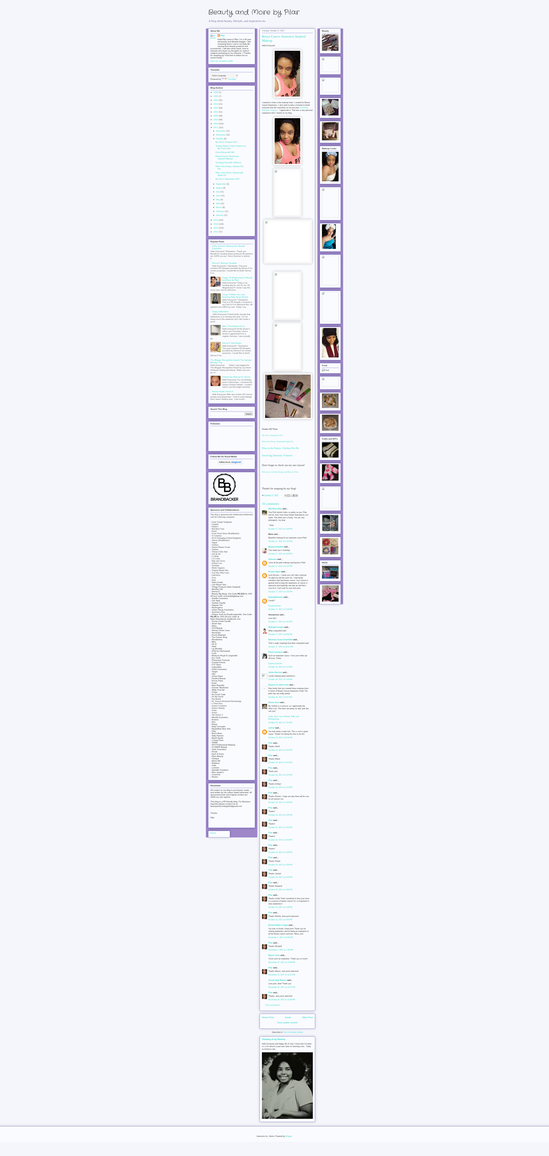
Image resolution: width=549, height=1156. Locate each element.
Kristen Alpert (274, 572)
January (220, 215)
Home (288, 1017)
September (221, 184)
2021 (216, 112)
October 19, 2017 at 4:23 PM (280, 787)
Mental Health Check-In (222, 391)
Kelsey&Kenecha (275, 597)
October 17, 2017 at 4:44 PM (280, 529)
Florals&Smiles (274, 606)
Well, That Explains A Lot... (234, 326)
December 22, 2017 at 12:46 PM (281, 962)
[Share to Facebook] (294, 495)
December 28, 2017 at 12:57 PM (281, 987)
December (221, 131)
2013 (216, 232)
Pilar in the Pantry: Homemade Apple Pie (277, 441)
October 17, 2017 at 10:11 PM (280, 647)
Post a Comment (272, 1005)
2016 (216, 220)
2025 (216, 96)
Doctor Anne (273, 702)
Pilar (270, 743)
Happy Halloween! (220, 311)
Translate (231, 79)
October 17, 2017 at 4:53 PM (280, 541)
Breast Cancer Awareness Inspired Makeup (227, 157)
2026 (216, 92)
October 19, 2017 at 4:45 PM (280, 920)
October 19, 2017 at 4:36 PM (280, 865)
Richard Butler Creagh (278, 925)
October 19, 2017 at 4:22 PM (280, 750)
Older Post (307, 1017)
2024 (216, 100)
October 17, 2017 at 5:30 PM (280, 592)
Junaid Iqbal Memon (277, 980)
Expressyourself (275, 663)
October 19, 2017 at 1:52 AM (280, 722)
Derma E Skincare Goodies (224, 263)
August (219, 188)
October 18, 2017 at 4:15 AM (280, 667)
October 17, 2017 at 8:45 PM (280, 634)
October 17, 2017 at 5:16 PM (280, 566)
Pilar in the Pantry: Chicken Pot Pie (281, 448)
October (220, 138)
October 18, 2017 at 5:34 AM (280, 679)
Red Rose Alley (275, 509)
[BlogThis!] (288, 495)
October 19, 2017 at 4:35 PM (280, 802)
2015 (216, 224)
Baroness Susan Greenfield (280, 640)
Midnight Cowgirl (276, 627)
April (218, 203)
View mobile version (287, 1022)
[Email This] (285, 495)
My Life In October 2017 (226, 142)
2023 (216, 104)
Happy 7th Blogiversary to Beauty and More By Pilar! (237, 278)
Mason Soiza (274, 955)
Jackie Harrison (275, 672)
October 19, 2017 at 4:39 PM (280, 907)
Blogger (289, 1136)
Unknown (272, 559)
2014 (216, 228)
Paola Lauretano (275, 652)
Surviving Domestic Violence (277, 455)
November (221, 135)
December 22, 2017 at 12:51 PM (281, 975)
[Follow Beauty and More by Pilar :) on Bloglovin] (230, 463)
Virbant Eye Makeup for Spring (236, 377)
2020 (216, 116)
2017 (216, 127)
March (219, 207)
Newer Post (268, 1017)
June (218, 195)
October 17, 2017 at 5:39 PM (280, 609)
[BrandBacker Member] (224, 501)
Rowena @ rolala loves (278, 685)
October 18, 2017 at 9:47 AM (280, 697)
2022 (216, 108)
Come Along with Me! (225, 152)
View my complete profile (221, 61)
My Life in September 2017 (272, 435)
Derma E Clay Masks (231, 343)
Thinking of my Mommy (273, 1039)
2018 (216, 123)
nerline (271, 728)
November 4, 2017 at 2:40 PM (280, 950)
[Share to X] (291, 495)
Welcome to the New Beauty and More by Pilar (280, 472)
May (218, 199)
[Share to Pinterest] (296, 495)
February (220, 211)
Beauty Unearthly (275, 547)
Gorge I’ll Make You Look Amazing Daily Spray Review (235, 295)
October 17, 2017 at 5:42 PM (280, 622)
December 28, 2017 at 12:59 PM (281, 1000)
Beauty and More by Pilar (253, 12)
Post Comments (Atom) (293, 1032)
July (218, 192)
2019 (216, 119)
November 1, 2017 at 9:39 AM (280, 937)
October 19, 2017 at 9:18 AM (280, 737)
